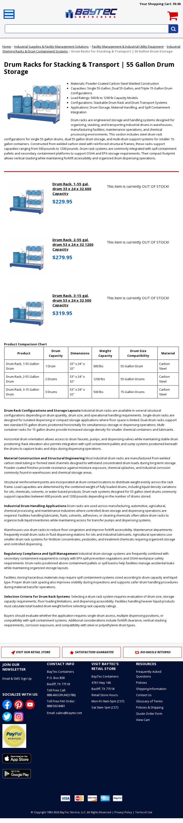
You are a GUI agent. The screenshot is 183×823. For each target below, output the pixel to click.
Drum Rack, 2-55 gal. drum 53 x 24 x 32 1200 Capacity (72, 244)
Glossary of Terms (149, 701)
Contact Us (144, 695)
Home (6, 46)
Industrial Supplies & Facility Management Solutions (51, 46)
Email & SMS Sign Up (17, 678)
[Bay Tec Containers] (91, 19)
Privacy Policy (123, 812)
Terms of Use (143, 812)
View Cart (143, 720)
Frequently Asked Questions (148, 673)
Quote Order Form (149, 713)
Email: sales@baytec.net (64, 713)
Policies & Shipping (149, 707)
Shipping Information (151, 689)
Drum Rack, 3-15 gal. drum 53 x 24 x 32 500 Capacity (71, 300)
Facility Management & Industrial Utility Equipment (127, 46)
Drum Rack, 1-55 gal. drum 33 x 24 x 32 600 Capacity (71, 188)
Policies (141, 682)
